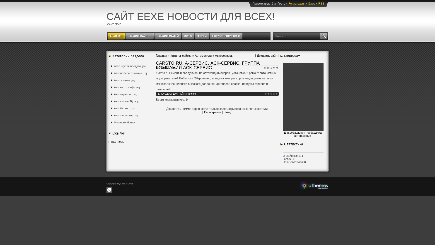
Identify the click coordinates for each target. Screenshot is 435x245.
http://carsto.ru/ (166, 68)
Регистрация (296, 3)
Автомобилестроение (128, 73)
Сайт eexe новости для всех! (190, 16)
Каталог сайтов (180, 55)
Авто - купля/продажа (128, 66)
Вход (311, 3)
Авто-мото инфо (124, 87)
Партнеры (117, 141)
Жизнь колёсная (124, 122)
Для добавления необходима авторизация (303, 134)
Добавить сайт (267, 55)
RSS (321, 3)
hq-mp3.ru (314, 185)
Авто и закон (122, 80)
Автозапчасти (123, 115)
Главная (161, 55)
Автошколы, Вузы (125, 101)
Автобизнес (121, 108)
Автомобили (203, 55)
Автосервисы (122, 94)
